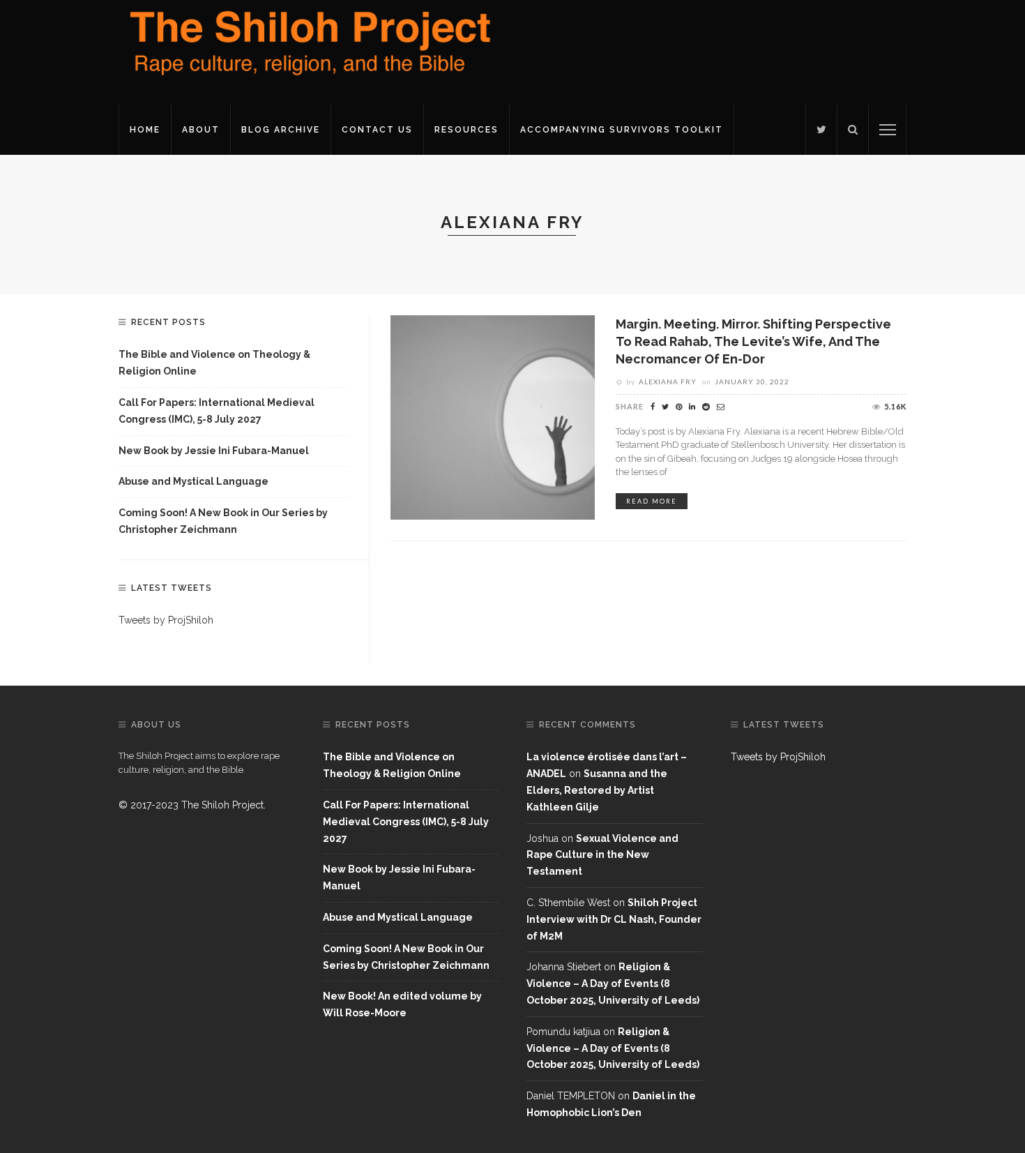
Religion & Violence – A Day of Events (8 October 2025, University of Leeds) (612, 983)
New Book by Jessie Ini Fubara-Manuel (214, 450)
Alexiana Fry (668, 381)
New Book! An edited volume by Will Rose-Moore (402, 1004)
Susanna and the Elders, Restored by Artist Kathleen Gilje (596, 790)
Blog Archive (280, 130)
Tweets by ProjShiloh (166, 620)
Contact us (377, 130)
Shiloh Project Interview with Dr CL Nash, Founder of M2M (613, 919)
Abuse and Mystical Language (193, 481)
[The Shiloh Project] (307, 51)
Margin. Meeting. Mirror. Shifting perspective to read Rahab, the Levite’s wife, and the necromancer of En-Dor (753, 341)
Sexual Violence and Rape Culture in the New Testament (602, 855)
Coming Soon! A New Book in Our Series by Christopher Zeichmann (223, 521)
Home (145, 130)
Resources (466, 130)
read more (651, 501)
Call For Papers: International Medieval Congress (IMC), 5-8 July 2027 (216, 411)
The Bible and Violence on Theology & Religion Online (214, 363)
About (201, 130)
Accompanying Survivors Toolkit (621, 130)
